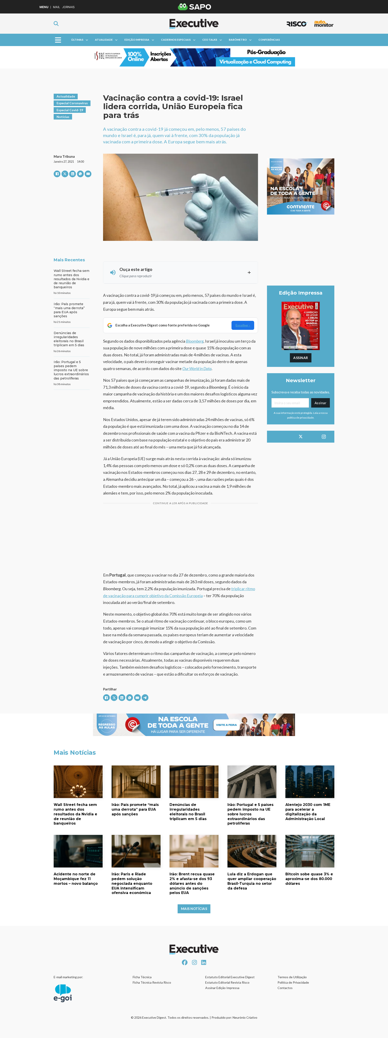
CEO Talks (209, 39)
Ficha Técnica (142, 977)
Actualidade (66, 96)
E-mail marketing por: (68, 977)
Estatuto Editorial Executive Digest (230, 977)
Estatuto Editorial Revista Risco (227, 982)
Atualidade (104, 39)
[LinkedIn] (72, 174)
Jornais (68, 7)
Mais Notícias (194, 909)
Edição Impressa (136, 39)
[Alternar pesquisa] (56, 23)
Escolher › (243, 325)
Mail (56, 7)
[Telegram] (145, 697)
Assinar (300, 358)
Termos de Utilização (292, 977)
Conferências (269, 39)
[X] (65, 174)
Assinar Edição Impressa (222, 988)
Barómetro (238, 39)
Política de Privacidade (293, 982)
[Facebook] (57, 174)
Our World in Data (197, 368)
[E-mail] (88, 174)
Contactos (285, 988)
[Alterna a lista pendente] (87, 40)
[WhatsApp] (80, 174)
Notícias (63, 117)
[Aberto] (58, 39)
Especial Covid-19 (70, 110)
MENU (44, 7)
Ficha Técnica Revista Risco (152, 982)
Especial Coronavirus (72, 103)
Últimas (77, 39)
